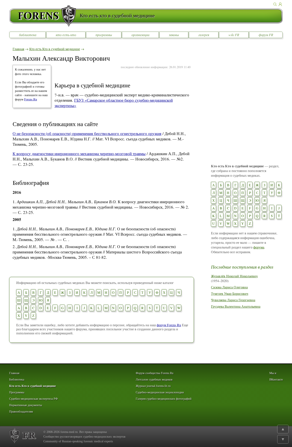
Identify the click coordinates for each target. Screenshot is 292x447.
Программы (16, 392)
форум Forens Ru (169, 325)
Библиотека (16, 379)
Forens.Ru (30, 99)
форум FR (266, 34)
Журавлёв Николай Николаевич (234, 276)
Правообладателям (21, 411)
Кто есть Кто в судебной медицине (54, 49)
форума (258, 247)
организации (140, 34)
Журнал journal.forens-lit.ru (153, 386)
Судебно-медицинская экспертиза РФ (33, 398)
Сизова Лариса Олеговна (229, 287)
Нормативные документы (25, 405)
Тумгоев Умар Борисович (229, 293)
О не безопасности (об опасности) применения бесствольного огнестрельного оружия (87, 133)
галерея (203, 34)
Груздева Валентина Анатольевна (235, 306)
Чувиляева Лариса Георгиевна (233, 300)
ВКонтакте (276, 379)
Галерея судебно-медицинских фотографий (164, 398)
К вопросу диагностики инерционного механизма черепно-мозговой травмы (79, 153)
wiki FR (234, 34)
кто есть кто (66, 34)
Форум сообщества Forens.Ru (154, 373)
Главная (18, 49)
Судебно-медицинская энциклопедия (160, 392)
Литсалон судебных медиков (154, 379)
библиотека (27, 34)
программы (104, 34)
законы (174, 34)
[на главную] (44, 15)
